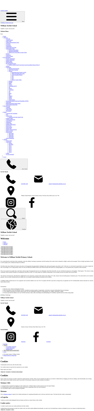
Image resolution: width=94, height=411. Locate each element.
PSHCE (10, 96)
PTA (7, 114)
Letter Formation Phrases (17, 74)
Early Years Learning (13, 69)
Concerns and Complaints (11, 113)
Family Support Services (11, 129)
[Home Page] (7, 22)
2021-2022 (11, 134)
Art (9, 91)
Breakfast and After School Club (16, 117)
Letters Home (9, 109)
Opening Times (9, 118)
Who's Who (8, 41)
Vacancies (8, 43)
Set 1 (13, 76)
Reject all (3, 371)
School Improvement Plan (11, 104)
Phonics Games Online (17, 79)
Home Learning (9, 130)
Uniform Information (10, 119)
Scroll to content (4, 10)
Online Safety (9, 140)
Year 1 (10, 145)
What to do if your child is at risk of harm (18, 52)
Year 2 (10, 147)
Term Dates (8, 108)
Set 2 (13, 77)
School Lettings (9, 56)
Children (5, 139)
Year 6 (10, 152)
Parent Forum (9, 132)
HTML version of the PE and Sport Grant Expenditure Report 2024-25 (24, 65)
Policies (7, 66)
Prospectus (8, 55)
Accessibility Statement (11, 346)
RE (9, 94)
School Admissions (10, 60)
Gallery (7, 153)
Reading (10, 81)
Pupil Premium (9, 62)
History (10, 88)
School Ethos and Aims (11, 47)
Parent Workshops (10, 138)
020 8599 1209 (24, 183)
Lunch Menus (9, 120)
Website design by (9, 355)
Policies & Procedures (13, 50)
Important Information (13, 51)
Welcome (8, 38)
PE (9, 87)
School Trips (9, 128)
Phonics (10, 71)
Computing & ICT (13, 86)
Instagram (23, 341)
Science (10, 84)
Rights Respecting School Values (13, 103)
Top (2, 357)
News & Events (6, 106)
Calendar (8, 107)
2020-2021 (11, 135)
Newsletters (8, 111)
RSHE (10, 97)
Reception (11, 144)
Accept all (8, 371)
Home (4, 36)
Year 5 (10, 150)
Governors (8, 45)
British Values (9, 61)
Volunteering (9, 46)
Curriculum (8, 67)
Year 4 (10, 149)
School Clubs (9, 116)
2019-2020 (11, 137)
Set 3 (13, 78)
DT (9, 92)
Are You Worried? (10, 154)
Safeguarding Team (10, 48)
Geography (11, 89)
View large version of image (6, 246)
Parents (4, 112)
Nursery (10, 143)
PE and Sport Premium (11, 63)
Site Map (5, 344)
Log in (4, 157)
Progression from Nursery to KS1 (19, 72)
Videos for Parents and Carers (18, 73)
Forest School (12, 99)
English (10, 82)
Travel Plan (8, 102)
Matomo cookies (7, 394)
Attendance (8, 122)
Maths (10, 83)
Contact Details (9, 40)
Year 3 (10, 148)
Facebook (48, 341)
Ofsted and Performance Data (12, 42)
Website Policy (9, 349)
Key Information (7, 57)
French (10, 98)
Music (10, 93)
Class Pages (8, 142)
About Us (5, 37)
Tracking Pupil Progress (14, 68)
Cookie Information (10, 348)
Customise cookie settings (17, 371)
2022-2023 (11, 133)
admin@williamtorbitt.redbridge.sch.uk (57, 183)
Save (13, 409)
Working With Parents (11, 124)
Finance (7, 53)
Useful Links (9, 123)
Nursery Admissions (10, 58)
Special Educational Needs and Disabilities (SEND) (17, 101)
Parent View (8, 125)
